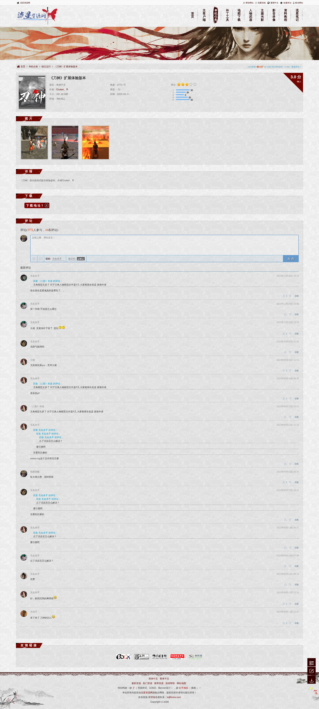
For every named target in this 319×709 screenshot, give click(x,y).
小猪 (32, 360)
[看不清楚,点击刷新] (81, 258)
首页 (192, 15)
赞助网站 (250, 2)
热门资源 (147, 683)
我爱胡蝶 (35, 472)
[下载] (312, 680)
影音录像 (273, 15)
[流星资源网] (36, 24)
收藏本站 (287, 2)
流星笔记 (297, 15)
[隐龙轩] (141, 658)
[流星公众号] (177, 658)
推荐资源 (158, 683)
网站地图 (181, 683)
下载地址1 (35, 205)
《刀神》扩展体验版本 (66, 66)
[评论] (312, 670)
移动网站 (299, 2)
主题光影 (262, 15)
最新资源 (136, 683)
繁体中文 (164, 678)
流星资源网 (25, 2)
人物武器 (250, 15)
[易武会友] (159, 658)
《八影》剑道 (37, 406)
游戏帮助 (170, 683)
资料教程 (285, 15)
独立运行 (46, 66)
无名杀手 (35, 276)
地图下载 (239, 15)
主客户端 (204, 15)
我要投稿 (262, 2)
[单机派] (195, 658)
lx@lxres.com (174, 697)
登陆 (153, 697)
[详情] (311, 662)
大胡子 (33, 612)
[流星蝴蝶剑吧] (123, 658)
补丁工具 (227, 15)
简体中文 (153, 678)
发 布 (290, 258)
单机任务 (215, 15)
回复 (297, 296)
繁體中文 (274, 2)
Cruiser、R (62, 89)
